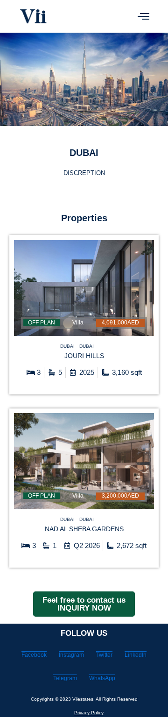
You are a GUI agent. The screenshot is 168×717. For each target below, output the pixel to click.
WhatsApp (102, 678)
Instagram (71, 655)
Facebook (34, 655)
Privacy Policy (89, 712)
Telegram (65, 678)
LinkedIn (136, 655)
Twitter (104, 655)
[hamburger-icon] (143, 16)
